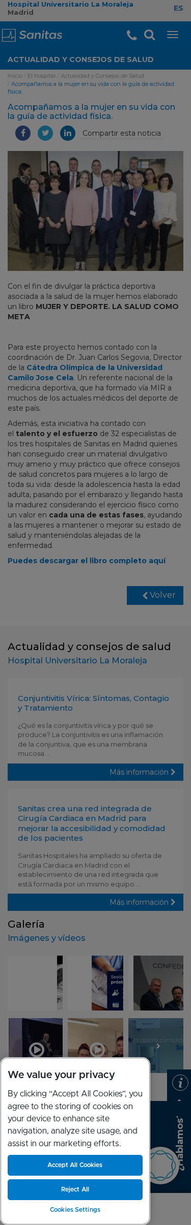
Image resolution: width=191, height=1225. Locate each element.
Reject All (75, 1189)
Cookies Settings (75, 1210)
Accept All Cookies (74, 1165)
